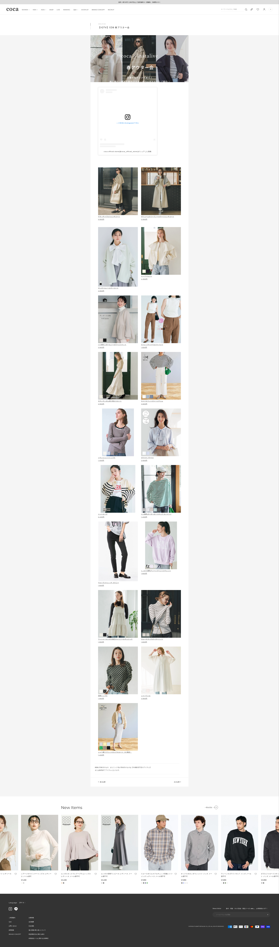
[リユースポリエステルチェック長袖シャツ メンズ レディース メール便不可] (159, 843)
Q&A (75, 10)
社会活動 (31, 926)
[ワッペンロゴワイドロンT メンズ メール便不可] (239, 843)
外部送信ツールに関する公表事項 (38, 938)
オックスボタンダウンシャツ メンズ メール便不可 (196, 875)
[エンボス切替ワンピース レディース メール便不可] (119, 843)
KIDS (43, 10)
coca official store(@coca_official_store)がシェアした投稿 (127, 151)
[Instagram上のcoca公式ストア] (10, 910)
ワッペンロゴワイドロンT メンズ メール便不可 (236, 875)
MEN (34, 10)
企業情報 (31, 917)
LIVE (58, 10)
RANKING (66, 10)
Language (13, 903)
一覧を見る (208, 807)
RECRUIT (111, 10)
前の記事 (102, 782)
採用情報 (11, 930)
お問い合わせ (13, 926)
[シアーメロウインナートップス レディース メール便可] (39, 843)
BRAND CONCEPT (98, 10)
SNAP (51, 10)
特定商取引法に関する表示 (36, 934)
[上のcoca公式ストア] (16, 910)
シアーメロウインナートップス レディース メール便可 (36, 875)
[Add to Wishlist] (15, 874)
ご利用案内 (12, 917)
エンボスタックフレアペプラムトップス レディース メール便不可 (76, 875)
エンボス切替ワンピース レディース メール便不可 (116, 875)
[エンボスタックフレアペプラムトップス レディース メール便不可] (79, 843)
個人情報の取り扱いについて (37, 930)
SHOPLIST (84, 10)
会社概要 (31, 922)
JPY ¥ (21, 903)
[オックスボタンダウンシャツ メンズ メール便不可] (199, 843)
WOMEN (25, 10)
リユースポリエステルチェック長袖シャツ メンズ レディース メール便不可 (157, 875)
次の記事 (177, 782)
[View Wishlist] (260, 9)
